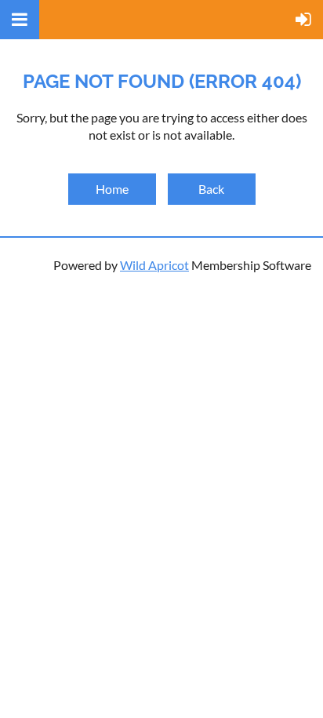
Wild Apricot (154, 264)
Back (211, 188)
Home (112, 188)
